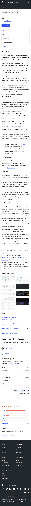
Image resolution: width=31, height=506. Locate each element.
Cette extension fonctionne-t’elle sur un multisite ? (9, 318)
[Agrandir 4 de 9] (13, 298)
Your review (5, 423)
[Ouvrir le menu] (28, 2)
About (3, 444)
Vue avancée (5, 398)
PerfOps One (21, 144)
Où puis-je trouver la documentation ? (12, 328)
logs (28, 390)
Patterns (18, 452)
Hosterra (7, 353)
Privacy (4, 452)
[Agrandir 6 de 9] (27, 278)
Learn (3, 457)
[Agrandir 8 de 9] (27, 292)
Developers (5, 462)
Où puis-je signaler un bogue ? (10, 333)
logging (24, 390)
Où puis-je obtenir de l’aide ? (9, 324)
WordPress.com (7, 470)
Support (5, 46)
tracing (27, 393)
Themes (18, 447)
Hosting (4, 450)
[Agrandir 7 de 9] (27, 285)
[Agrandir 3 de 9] (13, 291)
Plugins (18, 450)
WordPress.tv (6, 465)
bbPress (5, 475)
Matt (4, 473)
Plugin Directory (5, 6)
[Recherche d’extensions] (17, 12)
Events (18, 460)
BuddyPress (6, 478)
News (3, 447)
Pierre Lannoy (7, 21)
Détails (5, 31)
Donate (19, 462)
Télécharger (5, 25)
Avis (4, 35)
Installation (6, 38)
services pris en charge (15, 126)
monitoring (22, 393)
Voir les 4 (27, 387)
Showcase (19, 444)
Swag (18, 465)
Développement (7, 42)
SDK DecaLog (11, 168)
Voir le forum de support (8, 435)
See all (27, 423)
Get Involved (19, 457)
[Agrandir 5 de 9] (13, 304)
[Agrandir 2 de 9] (13, 287)
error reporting (17, 390)
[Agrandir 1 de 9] (13, 278)
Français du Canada (10, 485)
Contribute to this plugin (13, 363)
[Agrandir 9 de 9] (27, 299)
